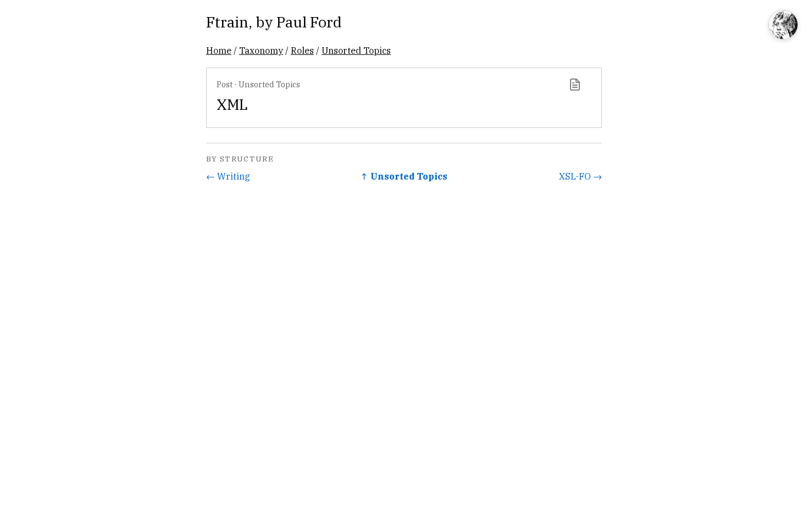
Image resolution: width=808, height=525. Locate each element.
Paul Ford (309, 21)
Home (218, 50)
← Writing (228, 176)
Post (225, 84)
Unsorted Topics (356, 50)
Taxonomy (261, 50)
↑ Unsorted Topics (404, 176)
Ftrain (227, 21)
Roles (302, 50)
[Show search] (783, 25)
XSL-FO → (580, 176)
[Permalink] (574, 84)
